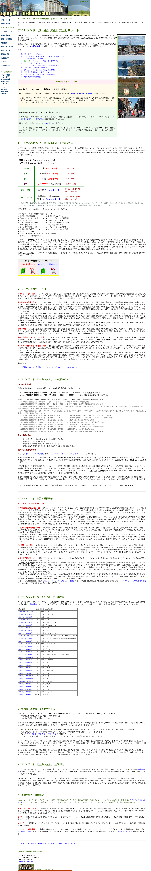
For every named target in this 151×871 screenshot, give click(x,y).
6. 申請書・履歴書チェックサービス (35, 72)
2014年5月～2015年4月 (25, 638)
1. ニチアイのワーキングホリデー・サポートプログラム (42, 56)
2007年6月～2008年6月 (25, 686)
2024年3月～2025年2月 (25, 614)
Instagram (4, 91)
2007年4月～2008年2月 (25, 694)
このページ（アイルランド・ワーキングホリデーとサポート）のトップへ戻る (47, 843)
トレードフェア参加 (124, 831)
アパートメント (6, 31)
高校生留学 (5, 58)
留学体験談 (33, 604)
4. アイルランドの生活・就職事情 (34, 68)
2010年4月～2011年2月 (25, 651)
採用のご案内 (26, 831)
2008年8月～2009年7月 (25, 667)
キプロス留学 (5, 79)
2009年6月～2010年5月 (25, 659)
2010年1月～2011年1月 (25, 654)
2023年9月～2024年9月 (25, 617)
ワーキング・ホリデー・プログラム (61, 367)
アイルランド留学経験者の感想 (134, 581)
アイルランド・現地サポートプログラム (46, 61)
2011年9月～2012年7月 (25, 646)
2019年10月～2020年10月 (26, 619)
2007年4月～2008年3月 (25, 692)
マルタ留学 (5, 77)
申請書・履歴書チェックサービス (82, 94)
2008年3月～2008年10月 (26, 678)
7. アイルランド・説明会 (38, 74)
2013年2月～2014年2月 (25, 643)
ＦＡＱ (3, 62)
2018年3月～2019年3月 (25, 630)
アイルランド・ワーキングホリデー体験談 (58, 581)
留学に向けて (5, 35)
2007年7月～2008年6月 (25, 684)
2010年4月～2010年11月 (26, 657)
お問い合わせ (5, 65)
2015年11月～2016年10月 (26, 635)
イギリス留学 (5, 75)
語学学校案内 (5, 23)
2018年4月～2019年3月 (25, 627)
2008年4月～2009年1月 (25, 673)
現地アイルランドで (8, 46)
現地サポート (5, 50)
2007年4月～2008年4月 (25, 689)
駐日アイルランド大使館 (32, 367)
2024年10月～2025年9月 (26, 611)
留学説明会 (5, 81)
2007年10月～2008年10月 (26, 681)
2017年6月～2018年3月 (25, 633)
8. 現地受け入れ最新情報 (31, 77)
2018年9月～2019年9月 (25, 625)
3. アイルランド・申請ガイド (40, 65)
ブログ (3, 87)
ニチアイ (4, 83)
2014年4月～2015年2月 (25, 641)
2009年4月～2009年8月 (25, 662)
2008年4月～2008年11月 (26, 676)
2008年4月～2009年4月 (25, 670)
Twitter (3, 93)
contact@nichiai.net (26, 861)
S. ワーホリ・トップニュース (32, 54)
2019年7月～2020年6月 (25, 622)
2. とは (31, 63)
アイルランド (5, 20)
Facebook (4, 89)
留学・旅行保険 (6, 39)
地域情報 (4, 43)
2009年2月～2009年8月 (25, 665)
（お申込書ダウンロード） (36, 58)
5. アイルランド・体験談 (38, 70)
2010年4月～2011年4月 (25, 649)
